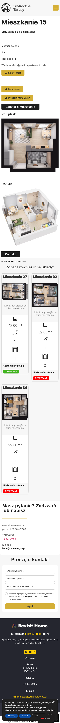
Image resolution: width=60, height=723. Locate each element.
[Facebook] (26, 652)
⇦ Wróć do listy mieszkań (13, 261)
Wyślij (30, 606)
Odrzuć (25, 716)
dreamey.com (35, 721)
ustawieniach (49, 710)
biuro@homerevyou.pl (13, 548)
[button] (56, 8)
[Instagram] (34, 652)
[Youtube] (30, 652)
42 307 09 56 (9, 539)
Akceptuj (11, 716)
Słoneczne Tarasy (22, 8)
